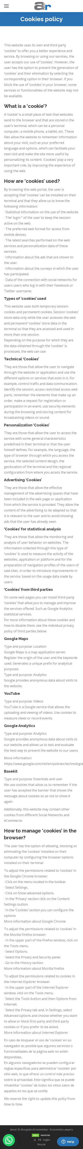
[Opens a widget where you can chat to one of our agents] (68, 1142)
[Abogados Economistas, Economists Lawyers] (41, 1134)
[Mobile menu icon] (6, 6)
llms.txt (41, 1144)
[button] (9, 1140)
